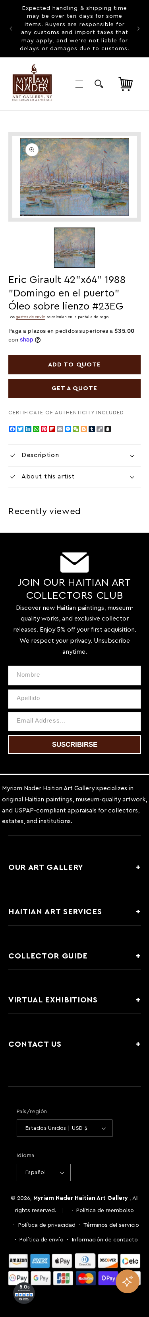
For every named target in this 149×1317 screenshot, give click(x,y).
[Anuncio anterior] (10, 28)
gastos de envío (30, 317)
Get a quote (75, 388)
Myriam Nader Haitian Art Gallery (80, 1198)
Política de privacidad (46, 1225)
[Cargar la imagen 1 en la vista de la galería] (74, 248)
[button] (79, 84)
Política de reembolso (105, 1210)
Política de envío (41, 1240)
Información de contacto (105, 1240)
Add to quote (74, 364)
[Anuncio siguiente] (138, 28)
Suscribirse (74, 744)
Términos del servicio (111, 1225)
